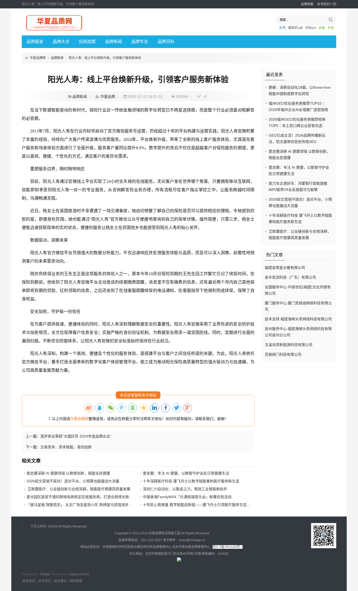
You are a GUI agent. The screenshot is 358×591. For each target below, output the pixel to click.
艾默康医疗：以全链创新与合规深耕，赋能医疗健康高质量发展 (78, 489)
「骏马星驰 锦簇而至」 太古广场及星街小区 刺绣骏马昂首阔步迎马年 (83, 505)
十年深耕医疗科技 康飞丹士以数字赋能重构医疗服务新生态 (191, 481)
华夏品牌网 (38, 58)
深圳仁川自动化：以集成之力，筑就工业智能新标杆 (185, 489)
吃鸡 (282, 28)
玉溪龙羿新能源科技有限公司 (288, 345)
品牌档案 (307, 4)
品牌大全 (61, 41)
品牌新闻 (113, 41)
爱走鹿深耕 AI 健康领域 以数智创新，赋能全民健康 (68, 473)
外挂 (331, 28)
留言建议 (60, 581)
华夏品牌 (107, 96)
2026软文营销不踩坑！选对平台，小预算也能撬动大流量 (72, 481)
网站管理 (76, 581)
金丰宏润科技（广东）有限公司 (290, 277)
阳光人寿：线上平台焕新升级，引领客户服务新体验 (105, 58)
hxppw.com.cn (79, 574)
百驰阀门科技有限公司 (283, 354)
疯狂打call (295, 28)
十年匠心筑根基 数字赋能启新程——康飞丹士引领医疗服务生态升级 (198, 505)
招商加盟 (87, 41)
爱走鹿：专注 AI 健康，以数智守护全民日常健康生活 (186, 473)
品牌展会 (34, 41)
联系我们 (29, 581)
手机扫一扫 (328, 4)
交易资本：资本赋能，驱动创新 (66, 447)
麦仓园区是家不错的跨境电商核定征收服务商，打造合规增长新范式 (81, 497)
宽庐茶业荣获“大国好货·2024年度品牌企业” (75, 436)
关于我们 (44, 581)
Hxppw (45, 574)
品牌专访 (139, 41)
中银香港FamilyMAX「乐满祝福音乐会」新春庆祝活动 (187, 497)
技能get (310, 28)
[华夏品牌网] (54, 31)
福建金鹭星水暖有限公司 (285, 267)
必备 (322, 28)
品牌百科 (166, 41)
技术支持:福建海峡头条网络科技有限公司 (298, 319)
